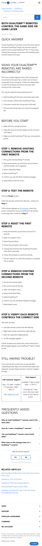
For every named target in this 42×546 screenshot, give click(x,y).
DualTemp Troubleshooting (13, 11)
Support (22, 2)
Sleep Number (7, 9)
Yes (15, 457)
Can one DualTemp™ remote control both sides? (18, 435)
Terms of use (5, 541)
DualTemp (18, 9)
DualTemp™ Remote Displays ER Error (15, 483)
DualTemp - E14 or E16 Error (12, 479)
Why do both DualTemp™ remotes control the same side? (20, 421)
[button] (37, 17)
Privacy (13, 541)
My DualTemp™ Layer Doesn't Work (15, 487)
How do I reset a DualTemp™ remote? (16, 428)
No (26, 457)
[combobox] (18, 17)
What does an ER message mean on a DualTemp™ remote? (16, 443)
